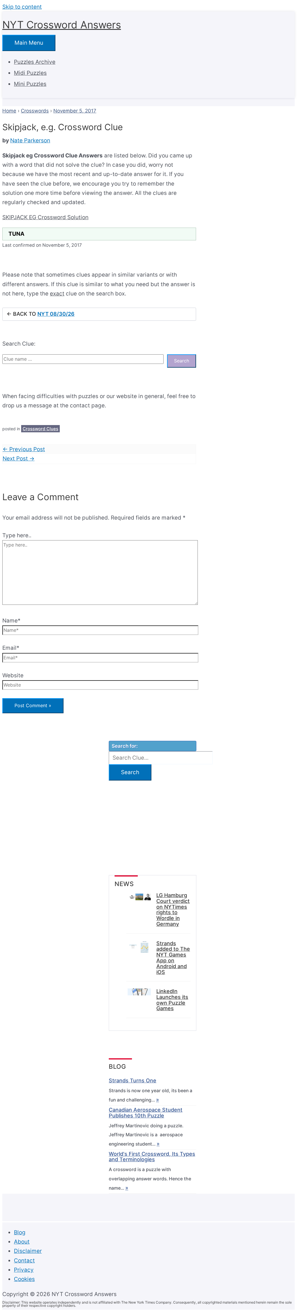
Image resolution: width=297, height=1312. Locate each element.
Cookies (24, 1279)
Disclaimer (28, 1251)
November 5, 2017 (74, 111)
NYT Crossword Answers (61, 25)
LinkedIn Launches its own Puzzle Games (172, 999)
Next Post (19, 458)
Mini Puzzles (30, 84)
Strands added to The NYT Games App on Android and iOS (173, 958)
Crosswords (35, 111)
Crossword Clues (40, 428)
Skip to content (22, 6)
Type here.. (16, 535)
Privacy (24, 1269)
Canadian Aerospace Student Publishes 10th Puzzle (145, 1113)
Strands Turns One (132, 1081)
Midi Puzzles (30, 73)
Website (12, 675)
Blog (20, 1232)
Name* (11, 620)
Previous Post (24, 449)
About (22, 1241)
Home (9, 111)
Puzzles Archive (34, 62)
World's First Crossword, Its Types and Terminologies (152, 1157)
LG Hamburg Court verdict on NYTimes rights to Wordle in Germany (173, 909)
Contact (24, 1260)
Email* (10, 648)
